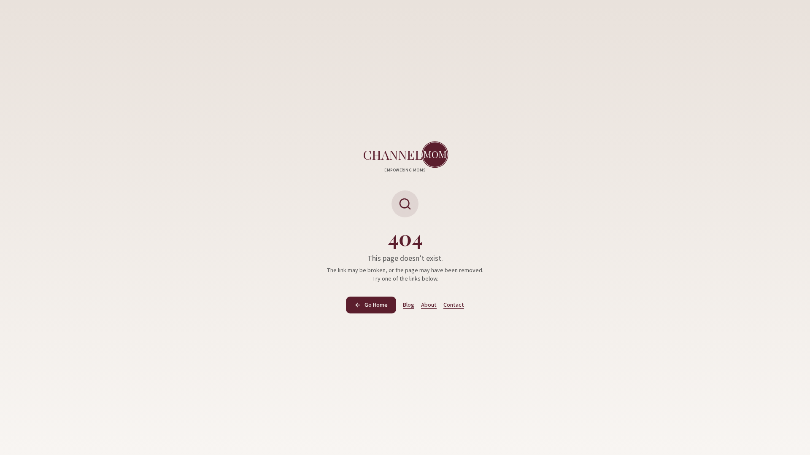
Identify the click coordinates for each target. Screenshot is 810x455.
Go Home (376, 305)
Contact (453, 305)
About (429, 305)
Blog (408, 305)
